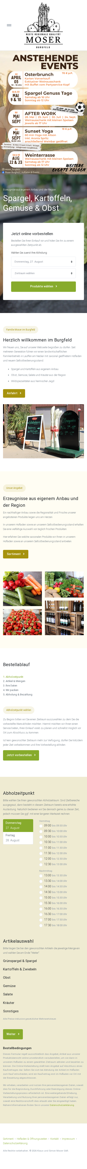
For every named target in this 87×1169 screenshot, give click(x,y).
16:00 (55, 908)
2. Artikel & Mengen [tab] (14, 681)
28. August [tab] (12, 838)
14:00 (55, 886)
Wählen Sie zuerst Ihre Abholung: (29, 252)
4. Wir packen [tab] (10, 690)
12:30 (55, 864)
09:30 (55, 831)
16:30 (55, 914)
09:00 (55, 825)
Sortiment (14, 554)
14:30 (55, 892)
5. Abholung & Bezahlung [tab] (17, 694)
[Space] (43, 25)
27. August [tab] (13, 825)
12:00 (55, 858)
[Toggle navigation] (13, 25)
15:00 (55, 897)
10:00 (55, 836)
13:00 (55, 875)
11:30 (55, 853)
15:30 (55, 903)
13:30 (55, 881)
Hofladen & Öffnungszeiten (32, 1138)
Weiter (11, 1034)
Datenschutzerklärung (62, 1105)
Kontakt (54, 1138)
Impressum (68, 1138)
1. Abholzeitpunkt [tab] (13, 676)
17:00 (55, 919)
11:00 (55, 847)
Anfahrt (12, 393)
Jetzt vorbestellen (19, 755)
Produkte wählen (42, 286)
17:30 (55, 925)
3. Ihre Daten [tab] (10, 685)
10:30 (55, 842)
